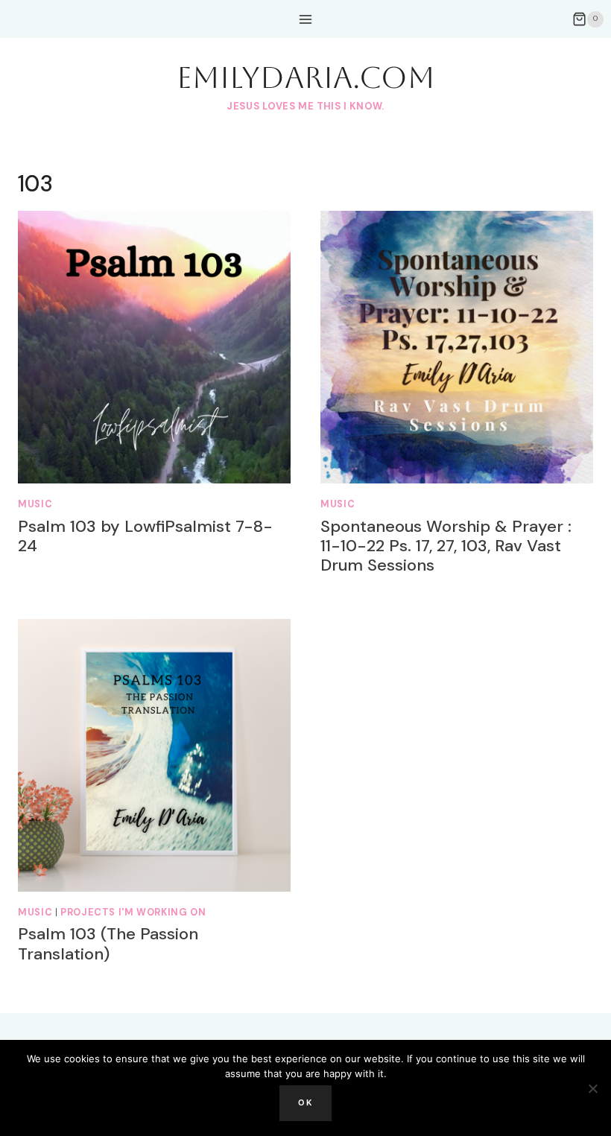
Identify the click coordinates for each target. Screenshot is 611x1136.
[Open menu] (306, 19)
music (35, 504)
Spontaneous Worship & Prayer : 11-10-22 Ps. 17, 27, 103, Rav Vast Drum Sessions (446, 546)
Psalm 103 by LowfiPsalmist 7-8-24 (145, 535)
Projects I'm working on (133, 912)
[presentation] (154, 347)
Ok (305, 1102)
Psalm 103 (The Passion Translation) (108, 943)
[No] (592, 1088)
